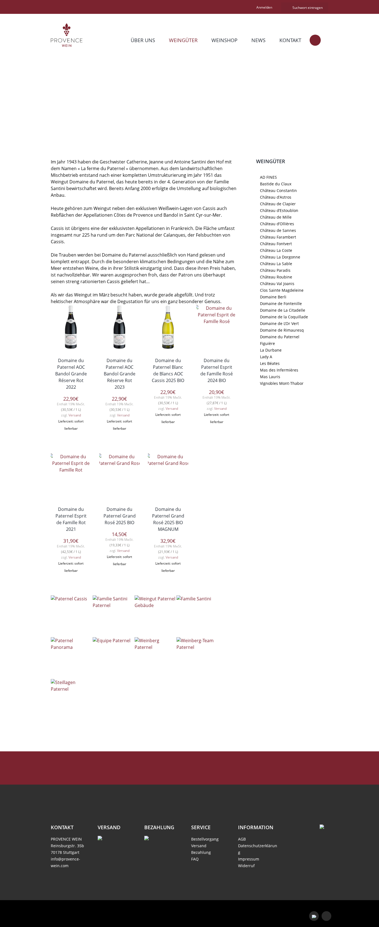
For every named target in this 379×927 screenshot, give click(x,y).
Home (158, 106)
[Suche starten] (286, 7)
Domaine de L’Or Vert (279, 323)
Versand (75, 415)
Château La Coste (276, 250)
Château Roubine (276, 277)
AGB (242, 839)
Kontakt (290, 40)
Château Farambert (278, 237)
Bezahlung (201, 852)
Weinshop (224, 40)
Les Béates (270, 363)
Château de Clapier (278, 203)
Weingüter (183, 40)
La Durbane (271, 350)
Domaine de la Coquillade (284, 316)
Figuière (267, 343)
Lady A (266, 356)
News (258, 40)
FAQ (195, 859)
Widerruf (246, 865)
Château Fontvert (276, 243)
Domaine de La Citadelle (282, 310)
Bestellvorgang (205, 839)
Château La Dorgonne (280, 257)
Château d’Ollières (277, 223)
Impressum (248, 859)
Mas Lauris (270, 376)
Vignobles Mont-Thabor (282, 383)
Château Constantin (278, 190)
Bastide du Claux (275, 183)
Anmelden (264, 7)
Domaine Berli (273, 296)
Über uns (143, 40)
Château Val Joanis (277, 283)
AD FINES (268, 177)
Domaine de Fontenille (281, 303)
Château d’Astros (275, 197)
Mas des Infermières (279, 370)
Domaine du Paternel (279, 336)
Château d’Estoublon (279, 210)
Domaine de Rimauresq (282, 330)
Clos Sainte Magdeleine (282, 290)
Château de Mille (276, 217)
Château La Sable (276, 263)
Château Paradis (275, 270)
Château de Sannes (278, 230)
